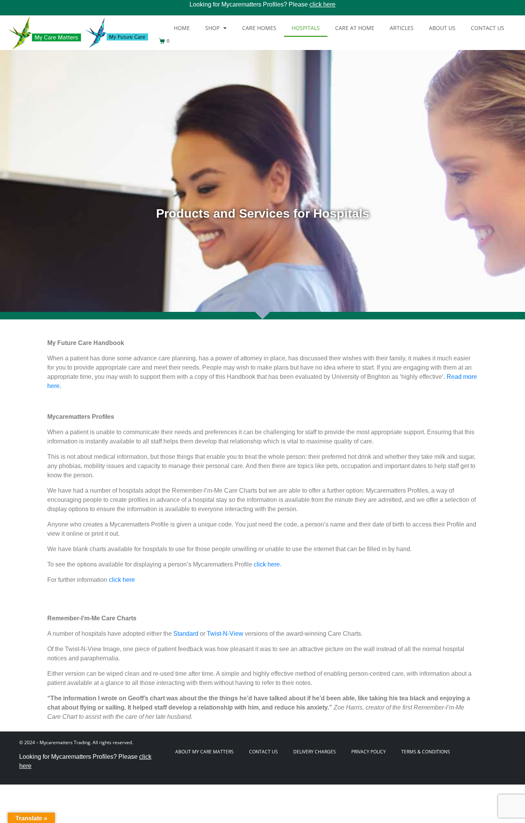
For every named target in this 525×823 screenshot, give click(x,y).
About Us (442, 28)
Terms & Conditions (425, 751)
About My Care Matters (204, 751)
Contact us (487, 28)
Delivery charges (314, 751)
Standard (185, 633)
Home (182, 28)
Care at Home (354, 28)
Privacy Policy (368, 751)
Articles (402, 28)
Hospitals (306, 28)
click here (322, 4)
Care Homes (259, 28)
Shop (212, 28)
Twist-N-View (225, 633)
